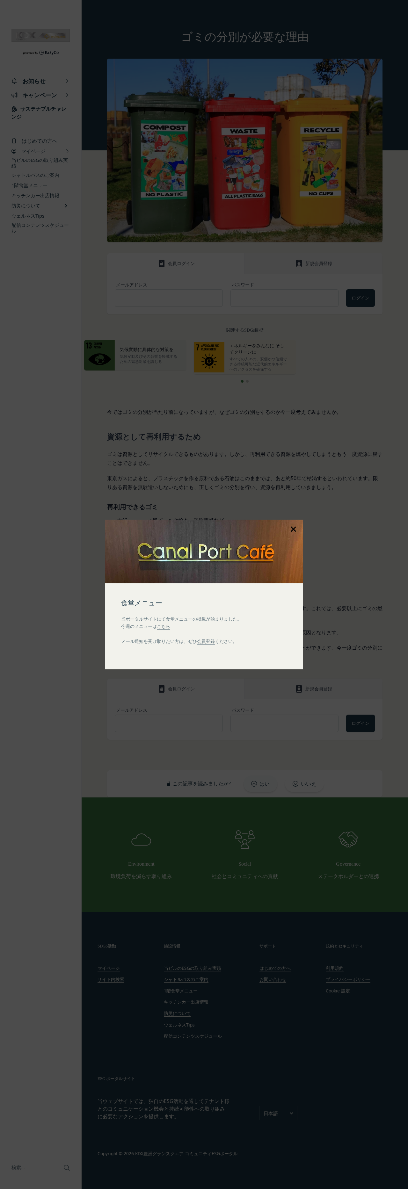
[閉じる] (293, 529)
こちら (163, 626)
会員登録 (206, 641)
